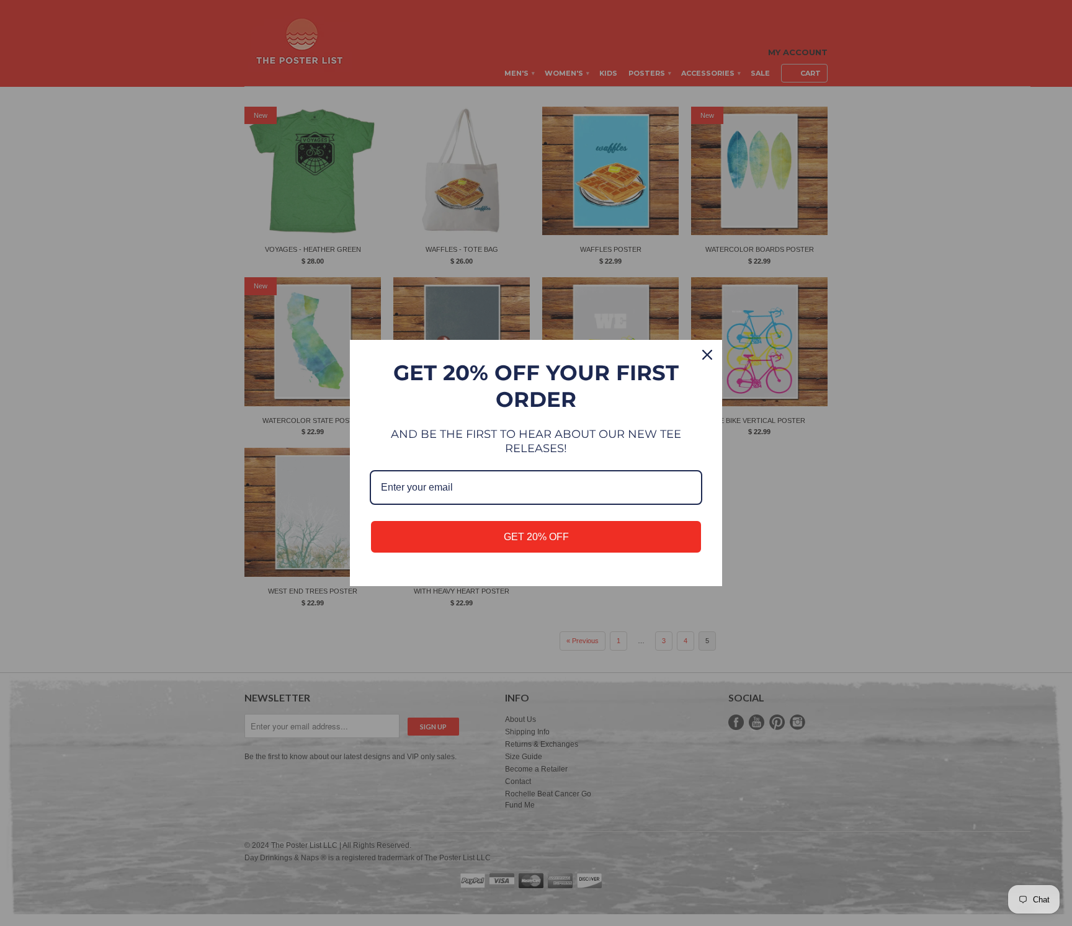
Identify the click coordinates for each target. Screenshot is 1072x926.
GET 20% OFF (536, 537)
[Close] (707, 355)
